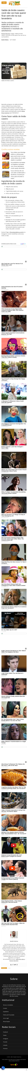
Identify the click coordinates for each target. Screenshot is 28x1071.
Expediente (6, 1011)
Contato (5, 1008)
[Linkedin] (11, 964)
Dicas (12, 33)
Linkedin (5, 1045)
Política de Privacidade (8, 1015)
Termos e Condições (8, 1005)
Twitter (5, 1035)
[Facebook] (13, 964)
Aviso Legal (6, 1018)
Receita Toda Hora (5, 33)
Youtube (5, 1042)
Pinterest (5, 1048)
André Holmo (5, 40)
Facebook (5, 1032)
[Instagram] (17, 964)
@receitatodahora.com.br (17, 232)
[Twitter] (15, 964)
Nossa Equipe (6, 1021)
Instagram (5, 1038)
